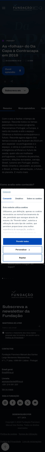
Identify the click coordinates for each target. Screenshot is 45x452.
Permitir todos (22, 241)
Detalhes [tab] (19, 198)
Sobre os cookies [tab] (34, 198)
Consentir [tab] (7, 198)
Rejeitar (22, 258)
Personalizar (21, 250)
